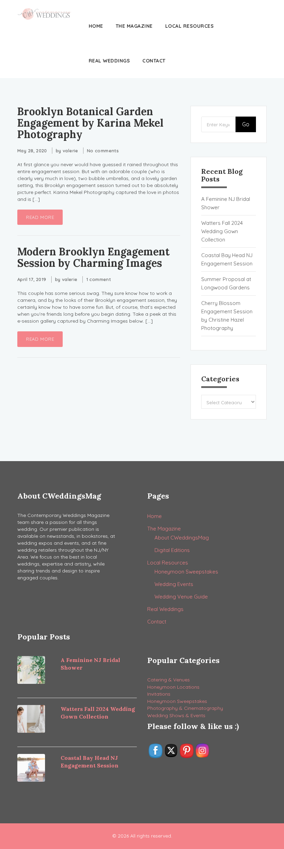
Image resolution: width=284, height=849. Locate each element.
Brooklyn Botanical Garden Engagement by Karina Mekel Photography (90, 123)
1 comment (98, 279)
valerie (70, 150)
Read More (40, 217)
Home (96, 26)
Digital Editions (172, 550)
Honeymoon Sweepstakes (186, 571)
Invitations (158, 694)
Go (245, 124)
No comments (103, 150)
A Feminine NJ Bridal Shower (225, 203)
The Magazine (134, 26)
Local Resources (189, 26)
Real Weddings (109, 61)
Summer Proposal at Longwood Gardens (226, 283)
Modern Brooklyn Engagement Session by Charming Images (93, 257)
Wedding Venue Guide (181, 596)
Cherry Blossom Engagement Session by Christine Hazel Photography (226, 315)
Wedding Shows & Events (176, 715)
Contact (154, 61)
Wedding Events (173, 584)
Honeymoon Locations (173, 687)
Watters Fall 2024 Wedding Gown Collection (222, 231)
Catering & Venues (168, 680)
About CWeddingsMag (181, 537)
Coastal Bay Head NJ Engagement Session (226, 259)
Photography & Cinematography (185, 708)
